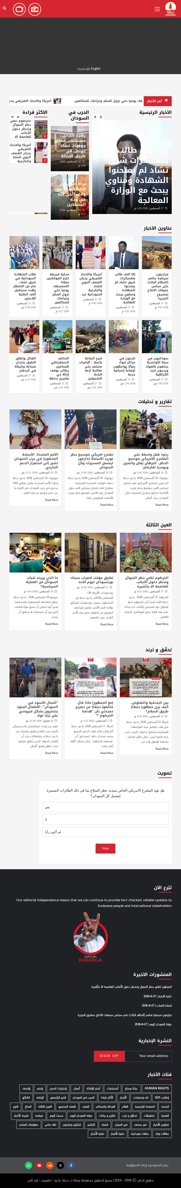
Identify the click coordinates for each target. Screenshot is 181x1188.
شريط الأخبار (21, 1115)
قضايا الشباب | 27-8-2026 (157, 1005)
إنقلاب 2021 (162, 1097)
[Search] (4, 8)
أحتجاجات (112, 1088)
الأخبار (123, 1097)
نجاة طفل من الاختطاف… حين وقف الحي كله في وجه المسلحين (70, 194)
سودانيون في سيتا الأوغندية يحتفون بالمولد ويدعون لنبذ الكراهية (157, 366)
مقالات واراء (162, 1133)
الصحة (165, 1106)
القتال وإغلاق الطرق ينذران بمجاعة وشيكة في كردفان (25, 364)
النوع (15, 1106)
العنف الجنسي (67, 1106)
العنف (85, 1106)
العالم (125, 1106)
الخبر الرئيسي (58, 1097)
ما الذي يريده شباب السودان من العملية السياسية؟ (42, 582)
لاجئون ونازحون (72, 1124)
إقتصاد (26, 1088)
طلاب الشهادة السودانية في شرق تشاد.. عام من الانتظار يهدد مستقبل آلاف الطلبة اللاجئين (24, 286)
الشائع (26, 1097)
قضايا (105, 1124)
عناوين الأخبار (161, 1124)
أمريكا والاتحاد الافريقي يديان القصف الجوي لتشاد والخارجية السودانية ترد (138, 180)
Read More (162, 505)
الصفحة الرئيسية (145, 1106)
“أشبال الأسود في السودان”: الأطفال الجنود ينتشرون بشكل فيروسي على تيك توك (37, 709)
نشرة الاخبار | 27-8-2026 (158, 996)
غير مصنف (140, 1124)
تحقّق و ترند (129, 1115)
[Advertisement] (90, 31)
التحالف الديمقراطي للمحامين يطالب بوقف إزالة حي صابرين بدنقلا (59, 368)
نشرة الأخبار (117, 1133)
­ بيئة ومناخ (131, 1088)
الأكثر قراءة (107, 1097)
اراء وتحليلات (140, 1097)
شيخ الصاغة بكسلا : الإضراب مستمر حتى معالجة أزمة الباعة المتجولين (90, 368)
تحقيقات (149, 1115)
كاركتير (91, 1124)
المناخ (28, 1106)
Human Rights (157, 1088)
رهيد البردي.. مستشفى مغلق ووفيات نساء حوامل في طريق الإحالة (70, 145)
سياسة (39, 1115)
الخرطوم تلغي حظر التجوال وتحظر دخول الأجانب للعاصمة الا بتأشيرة (20, 131)
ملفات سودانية (140, 1133)
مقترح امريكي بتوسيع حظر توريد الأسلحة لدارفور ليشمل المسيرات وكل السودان (91, 461)
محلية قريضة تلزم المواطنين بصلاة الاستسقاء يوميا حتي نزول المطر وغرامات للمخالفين (58, 288)
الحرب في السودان (83, 1097)
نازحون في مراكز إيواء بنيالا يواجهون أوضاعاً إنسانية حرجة (124, 366)
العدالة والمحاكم (105, 1106)
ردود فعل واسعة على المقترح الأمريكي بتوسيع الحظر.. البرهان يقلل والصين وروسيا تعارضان (145, 461)
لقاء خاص (50, 1124)
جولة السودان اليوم (81, 1115)
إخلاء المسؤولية (136, 1165)
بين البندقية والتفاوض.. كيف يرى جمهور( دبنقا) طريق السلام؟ (149, 707)
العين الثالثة (45, 1106)
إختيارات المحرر (58, 1088)
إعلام (40, 1088)
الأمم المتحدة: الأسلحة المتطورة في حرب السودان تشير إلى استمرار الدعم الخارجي (36, 461)
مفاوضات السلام (28, 1124)
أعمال (77, 1088)
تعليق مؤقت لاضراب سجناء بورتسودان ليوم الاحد (91, 580)
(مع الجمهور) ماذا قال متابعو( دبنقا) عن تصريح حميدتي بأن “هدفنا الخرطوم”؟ (94, 709)
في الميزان (121, 1124)
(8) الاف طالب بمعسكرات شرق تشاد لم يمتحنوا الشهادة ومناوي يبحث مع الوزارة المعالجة (125, 288)
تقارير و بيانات (107, 1115)
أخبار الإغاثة (93, 1088)
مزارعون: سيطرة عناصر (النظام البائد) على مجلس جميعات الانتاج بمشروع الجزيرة (157, 286)
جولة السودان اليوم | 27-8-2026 (153, 1024)
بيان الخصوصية (158, 1165)
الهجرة (165, 1115)
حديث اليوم (56, 1115)
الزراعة (40, 1097)
